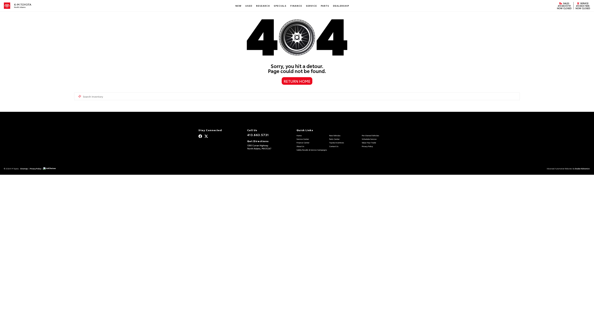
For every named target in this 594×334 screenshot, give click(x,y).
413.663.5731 (564, 5)
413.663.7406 (583, 5)
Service (584, 3)
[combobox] (297, 96)
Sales (565, 3)
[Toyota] (7, 5)
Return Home (297, 81)
